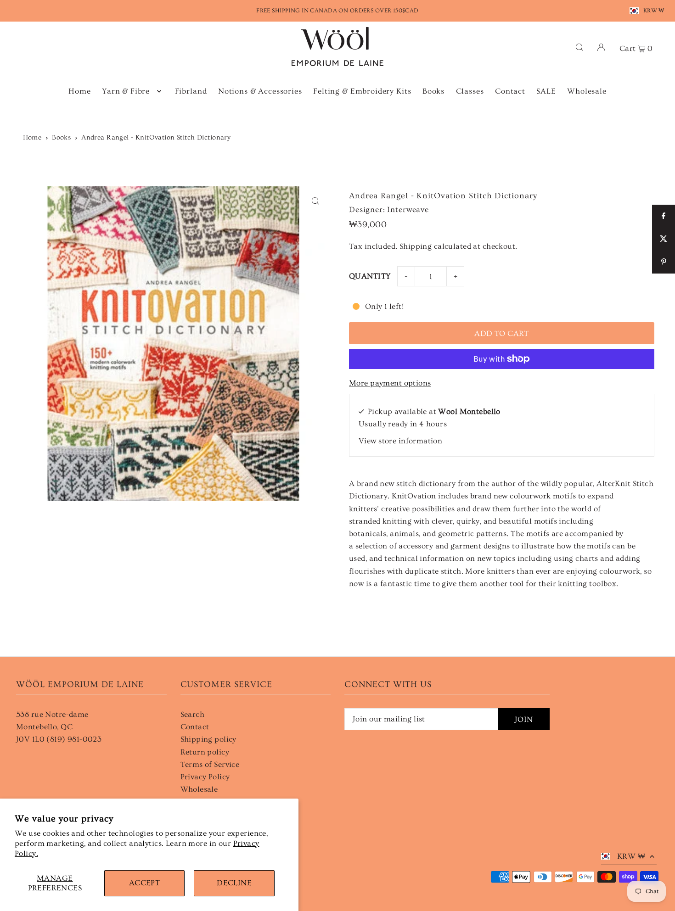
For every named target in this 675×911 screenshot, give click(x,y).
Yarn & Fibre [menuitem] (126, 91)
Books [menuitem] (433, 91)
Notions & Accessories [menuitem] (260, 91)
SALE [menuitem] (546, 91)
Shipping (415, 246)
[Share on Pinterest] (663, 262)
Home (32, 137)
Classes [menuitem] (470, 91)
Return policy (205, 752)
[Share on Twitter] (663, 239)
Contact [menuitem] (510, 91)
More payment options (390, 383)
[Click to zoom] (315, 201)
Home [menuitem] (79, 91)
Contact (194, 726)
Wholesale (199, 789)
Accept (144, 882)
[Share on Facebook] (663, 216)
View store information (400, 440)
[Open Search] (579, 46)
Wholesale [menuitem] (587, 91)
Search (192, 714)
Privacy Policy (205, 776)
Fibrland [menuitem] (191, 91)
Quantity (369, 276)
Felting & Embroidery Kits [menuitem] (362, 91)
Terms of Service (210, 764)
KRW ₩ (653, 10)
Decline (234, 882)
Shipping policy (208, 739)
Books (61, 137)
